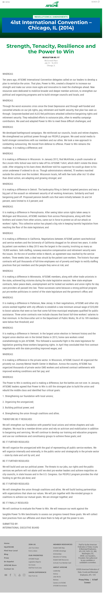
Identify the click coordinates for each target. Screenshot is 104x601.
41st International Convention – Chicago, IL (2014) (51, 25)
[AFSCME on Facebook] (10, 575)
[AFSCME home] (52, 4)
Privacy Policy (84, 580)
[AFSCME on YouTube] (19, 575)
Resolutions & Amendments (51, 17)
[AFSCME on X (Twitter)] (15, 575)
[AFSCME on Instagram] (24, 575)
